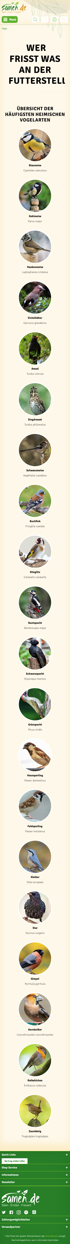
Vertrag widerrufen (14, 1161)
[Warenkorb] (64, 19)
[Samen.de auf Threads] (36, 1213)
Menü (12, 19)
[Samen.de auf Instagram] (19, 1212)
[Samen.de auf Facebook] (11, 1212)
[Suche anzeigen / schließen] (35, 19)
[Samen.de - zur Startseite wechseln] (14, 7)
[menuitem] (9, 19)
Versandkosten (51, 1236)
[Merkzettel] (45, 19)
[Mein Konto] (54, 19)
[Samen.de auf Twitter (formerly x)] (4, 1212)
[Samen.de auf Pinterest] (26, 1212)
